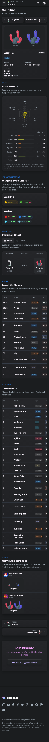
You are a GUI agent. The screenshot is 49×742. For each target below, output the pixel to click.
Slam (16, 331)
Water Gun (19, 313)
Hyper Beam (20, 433)
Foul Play (18, 521)
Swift (16, 443)
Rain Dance (19, 481)
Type (32, 297)
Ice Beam (18, 422)
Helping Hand (20, 494)
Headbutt (18, 342)
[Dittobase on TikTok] (13, 705)
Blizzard (18, 427)
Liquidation (19, 374)
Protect (17, 460)
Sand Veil (11, 76)
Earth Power (20, 506)
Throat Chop (20, 367)
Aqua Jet (18, 325)
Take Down (19, 406)
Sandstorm (19, 465)
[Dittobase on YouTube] (8, 705)
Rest (16, 449)
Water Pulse (20, 337)
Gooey (7, 71)
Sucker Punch (20, 359)
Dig (15, 353)
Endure (17, 470)
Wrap (16, 308)
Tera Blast (19, 543)
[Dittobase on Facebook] (18, 705)
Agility (17, 438)
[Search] (38, 3)
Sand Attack (20, 302)
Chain (22, 240)
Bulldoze (18, 529)
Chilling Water (21, 548)
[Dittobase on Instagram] (4, 705)
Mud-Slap (18, 318)
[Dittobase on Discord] (4, 710)
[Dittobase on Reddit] (36, 705)
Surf (16, 416)
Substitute (19, 454)
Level (5, 297)
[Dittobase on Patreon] (41, 705)
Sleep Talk (19, 476)
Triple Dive (19, 348)
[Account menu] (44, 3)
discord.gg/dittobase (26, 662)
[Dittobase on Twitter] (22, 705)
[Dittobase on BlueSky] (32, 705)
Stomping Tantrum (18, 536)
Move (16, 297)
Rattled (7, 73)
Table (9, 240)
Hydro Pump (20, 411)
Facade (17, 488)
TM (4, 401)
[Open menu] (4, 3)
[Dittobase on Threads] (27, 705)
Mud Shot (18, 500)
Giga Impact (20, 514)
